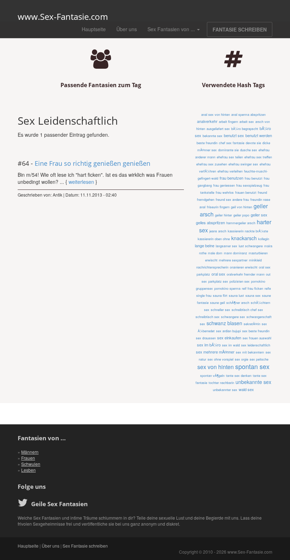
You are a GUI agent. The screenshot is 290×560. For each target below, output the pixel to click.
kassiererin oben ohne (214, 239)
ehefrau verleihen (230, 171)
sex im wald (231, 345)
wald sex (246, 389)
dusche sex (248, 150)
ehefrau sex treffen (258, 157)
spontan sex (252, 366)
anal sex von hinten (215, 114)
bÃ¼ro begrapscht (244, 128)
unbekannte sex (253, 381)
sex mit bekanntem (250, 352)
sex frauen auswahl (257, 338)
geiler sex (259, 214)
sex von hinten (215, 367)
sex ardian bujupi (228, 331)
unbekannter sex (225, 390)
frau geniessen (224, 185)
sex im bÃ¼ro (209, 344)
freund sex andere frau (232, 199)
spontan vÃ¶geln (212, 375)
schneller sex (220, 309)
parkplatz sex (218, 281)
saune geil (217, 302)
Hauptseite (94, 29)
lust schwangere (251, 246)
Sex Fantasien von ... (171, 29)
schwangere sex (233, 317)
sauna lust (236, 295)
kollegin (263, 239)
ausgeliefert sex (218, 128)
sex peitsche (259, 359)
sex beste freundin (255, 331)
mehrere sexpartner (233, 260)
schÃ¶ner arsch (237, 302)
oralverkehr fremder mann (246, 274)
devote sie (253, 143)
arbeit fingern (228, 121)
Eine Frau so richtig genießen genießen (92, 163)
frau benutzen (231, 178)
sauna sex (253, 295)
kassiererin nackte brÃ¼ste (248, 231)
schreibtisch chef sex (247, 309)
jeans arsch (217, 231)
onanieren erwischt (243, 267)
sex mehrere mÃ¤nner (215, 352)
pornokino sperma (227, 288)
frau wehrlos (225, 192)
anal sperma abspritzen (248, 114)
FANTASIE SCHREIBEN (240, 29)
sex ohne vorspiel (220, 359)
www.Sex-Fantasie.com (63, 16)
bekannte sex (212, 136)
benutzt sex (234, 135)
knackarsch (244, 238)
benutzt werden (258, 135)
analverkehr (207, 121)
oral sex (218, 274)
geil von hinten (241, 207)
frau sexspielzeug (249, 185)
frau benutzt (253, 178)
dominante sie (228, 150)
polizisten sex (240, 281)
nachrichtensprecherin (212, 267)
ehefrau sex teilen (230, 157)
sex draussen (206, 338)
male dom (215, 253)
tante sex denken (238, 375)
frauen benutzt (245, 192)
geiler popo (241, 215)
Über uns (126, 29)
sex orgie (241, 359)
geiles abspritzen (210, 222)
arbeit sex (246, 121)
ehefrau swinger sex (243, 164)
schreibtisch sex (208, 317)
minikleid (255, 260)
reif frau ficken (252, 288)
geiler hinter (223, 215)
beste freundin (207, 143)
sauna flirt (220, 295)
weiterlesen (81, 181)
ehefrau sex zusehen (211, 164)
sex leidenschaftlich (255, 345)
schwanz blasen (224, 323)
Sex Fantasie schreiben (85, 546)
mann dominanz (235, 253)
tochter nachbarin (221, 382)
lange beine (204, 245)
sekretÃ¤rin (252, 324)
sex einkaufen (229, 337)
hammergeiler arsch (240, 223)
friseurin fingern (218, 207)
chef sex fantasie (231, 143)
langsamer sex (226, 246)
